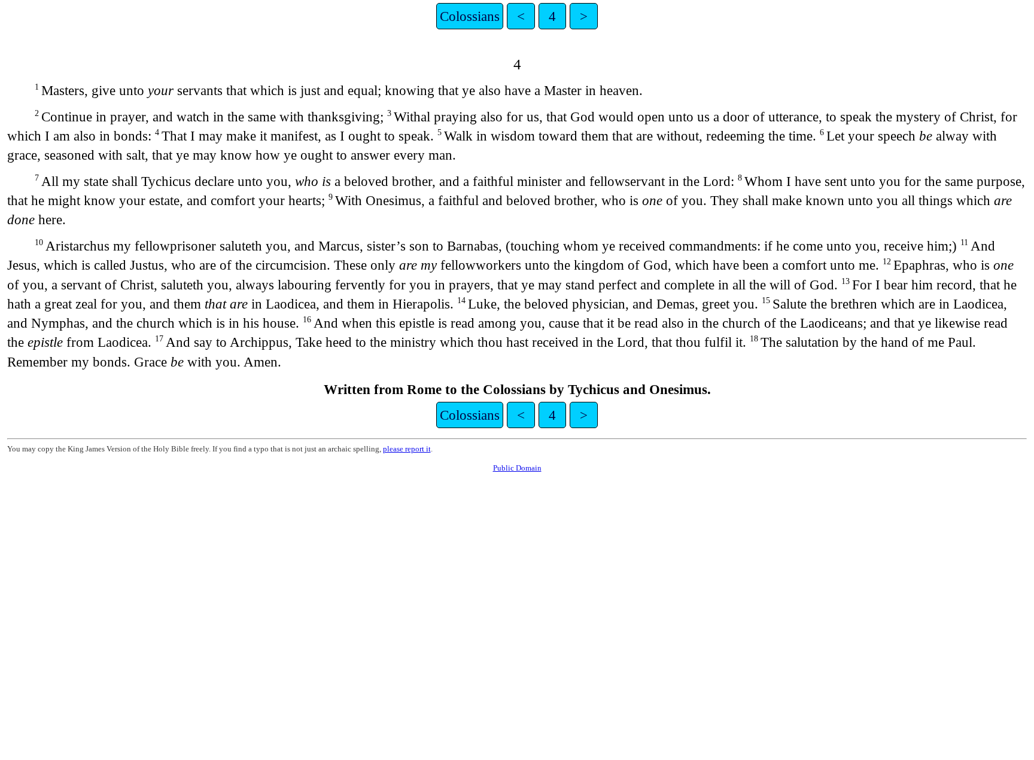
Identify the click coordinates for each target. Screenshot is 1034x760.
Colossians (470, 16)
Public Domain (517, 467)
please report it (407, 448)
